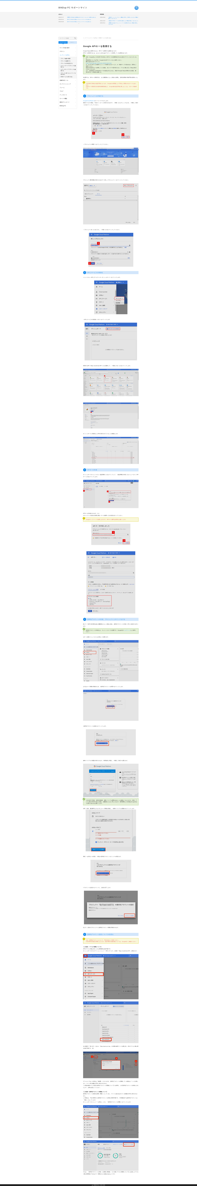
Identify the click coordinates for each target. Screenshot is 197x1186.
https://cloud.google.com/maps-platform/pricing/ (99, 63)
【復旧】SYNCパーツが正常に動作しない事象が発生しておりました (123, 20)
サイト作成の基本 (64, 47)
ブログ (61, 91)
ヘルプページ (127, 630)
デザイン (62, 51)
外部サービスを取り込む (105, 38)
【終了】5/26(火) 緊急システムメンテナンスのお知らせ (79, 19)
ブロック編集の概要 (65, 58)
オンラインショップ (65, 84)
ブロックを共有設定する (67, 63)
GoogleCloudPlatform (89, 100)
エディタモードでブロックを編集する (68, 70)
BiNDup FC (63, 105)
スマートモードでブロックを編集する (68, 66)
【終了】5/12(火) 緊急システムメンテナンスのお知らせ (79, 21)
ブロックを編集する (65, 61)
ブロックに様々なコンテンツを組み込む (68, 73)
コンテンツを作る (92, 38)
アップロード (63, 95)
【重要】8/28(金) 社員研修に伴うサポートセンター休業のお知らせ (81, 17)
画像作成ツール (64, 80)
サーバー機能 (63, 98)
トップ (84, 38)
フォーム (62, 87)
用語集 (136, 8)
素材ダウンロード (64, 102)
